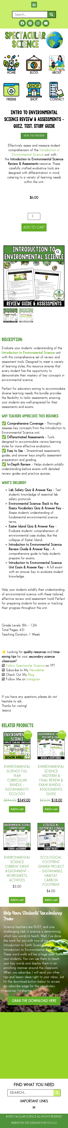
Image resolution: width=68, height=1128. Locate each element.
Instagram (33, 679)
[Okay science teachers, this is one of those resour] (34, 1073)
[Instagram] (38, 23)
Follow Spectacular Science (25, 665)
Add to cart (34, 227)
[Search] (51, 14)
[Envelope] (45, 23)
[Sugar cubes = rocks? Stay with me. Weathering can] (34, 1034)
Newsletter (36, 670)
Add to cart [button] (17, 809)
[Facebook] (22, 23)
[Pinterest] (30, 23)
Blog (31, 674)
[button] (34, 5)
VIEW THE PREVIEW (34, 136)
